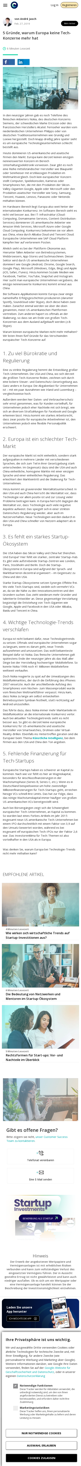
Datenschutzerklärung (31, 1376)
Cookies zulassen (41, 1458)
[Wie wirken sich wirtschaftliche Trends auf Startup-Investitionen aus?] (40, 904)
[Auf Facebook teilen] (9, 62)
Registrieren (69, 5)
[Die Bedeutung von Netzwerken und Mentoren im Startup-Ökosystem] (40, 966)
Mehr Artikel (69, 23)
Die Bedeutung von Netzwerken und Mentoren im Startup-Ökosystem (33, 996)
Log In (54, 5)
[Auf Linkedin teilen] (24, 62)
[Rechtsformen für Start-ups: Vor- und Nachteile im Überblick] (40, 1027)
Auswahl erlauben (41, 1445)
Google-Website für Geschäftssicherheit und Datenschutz (38, 1370)
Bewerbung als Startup (38, 1218)
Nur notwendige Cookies (41, 1433)
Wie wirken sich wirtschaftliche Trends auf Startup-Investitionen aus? (38, 935)
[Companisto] (14, 5)
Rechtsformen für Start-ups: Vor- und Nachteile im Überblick (34, 1057)
